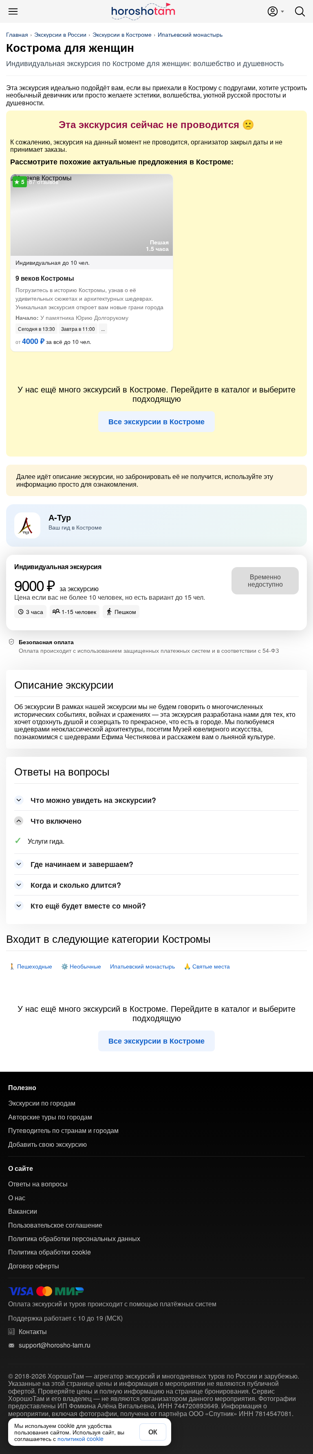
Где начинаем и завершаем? (82, 864)
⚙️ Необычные (81, 966)
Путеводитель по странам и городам (63, 1130)
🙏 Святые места (207, 966)
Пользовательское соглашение (55, 1225)
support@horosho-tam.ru (54, 1345)
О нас (16, 1197)
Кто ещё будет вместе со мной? (88, 905)
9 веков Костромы (44, 278)
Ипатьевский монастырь (190, 34)
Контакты (33, 1331)
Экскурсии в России (60, 34)
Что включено (56, 821)
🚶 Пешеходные (30, 966)
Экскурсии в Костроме (122, 34)
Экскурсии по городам (41, 1103)
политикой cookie (80, 1438)
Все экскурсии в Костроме (156, 421)
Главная (17, 34)
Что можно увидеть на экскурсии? (93, 800)
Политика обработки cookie (49, 1252)
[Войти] (275, 11)
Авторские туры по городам (50, 1117)
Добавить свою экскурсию (47, 1144)
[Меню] (13, 11)
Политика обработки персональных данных (74, 1238)
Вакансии (22, 1211)
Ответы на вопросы (38, 1184)
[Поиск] (300, 11)
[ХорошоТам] (143, 11)
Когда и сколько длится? (76, 885)
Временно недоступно (265, 580)
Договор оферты (33, 1266)
